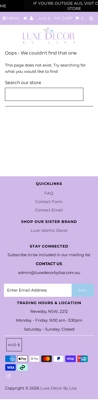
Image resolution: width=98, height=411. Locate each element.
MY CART (69, 18)
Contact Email (49, 209)
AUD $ (44, 18)
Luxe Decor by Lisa (58, 388)
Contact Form (48, 201)
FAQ (48, 193)
